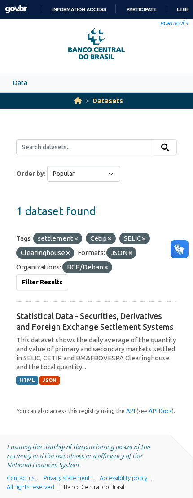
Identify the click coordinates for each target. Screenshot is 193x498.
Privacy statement (67, 478)
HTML (27, 380)
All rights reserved (30, 487)
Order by (30, 173)
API (130, 411)
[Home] (78, 100)
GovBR (16, 9)
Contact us (20, 478)
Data (20, 82)
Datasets (107, 100)
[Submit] (165, 147)
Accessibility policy (123, 478)
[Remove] (76, 239)
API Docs (160, 411)
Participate (142, 9)
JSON (50, 380)
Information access (79, 9)
